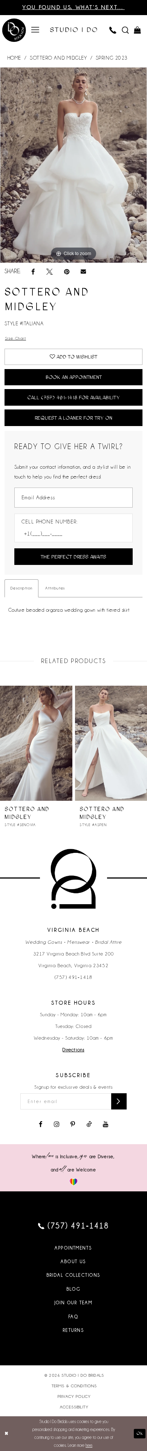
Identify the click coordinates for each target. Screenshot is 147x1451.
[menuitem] (35, 30)
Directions (73, 1049)
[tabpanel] (73, 165)
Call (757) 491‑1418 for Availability (73, 397)
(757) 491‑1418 (73, 977)
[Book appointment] (14, 31)
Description (22, 588)
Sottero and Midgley (58, 58)
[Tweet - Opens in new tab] (49, 271)
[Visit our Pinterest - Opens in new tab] (72, 1124)
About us (73, 1261)
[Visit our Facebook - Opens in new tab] (40, 1124)
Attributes (55, 588)
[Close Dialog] (6, 1433)
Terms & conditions (74, 1385)
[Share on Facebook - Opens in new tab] (33, 271)
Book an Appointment (74, 377)
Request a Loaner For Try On (73, 418)
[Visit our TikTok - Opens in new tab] (89, 1124)
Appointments (73, 1248)
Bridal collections (74, 1275)
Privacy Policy (74, 1396)
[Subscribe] (119, 1101)
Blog (74, 1289)
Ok (139, 1433)
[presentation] (36, 743)
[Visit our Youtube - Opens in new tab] (106, 1124)
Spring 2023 (112, 58)
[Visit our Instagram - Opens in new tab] (57, 1124)
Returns (73, 1330)
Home (14, 58)
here (89, 1445)
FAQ (73, 1316)
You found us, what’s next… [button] (73, 7)
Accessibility (74, 1407)
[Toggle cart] (138, 30)
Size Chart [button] (15, 338)
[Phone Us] (113, 30)
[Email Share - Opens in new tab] (83, 271)
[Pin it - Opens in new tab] (67, 271)
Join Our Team (74, 1302)
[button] (35, 30)
